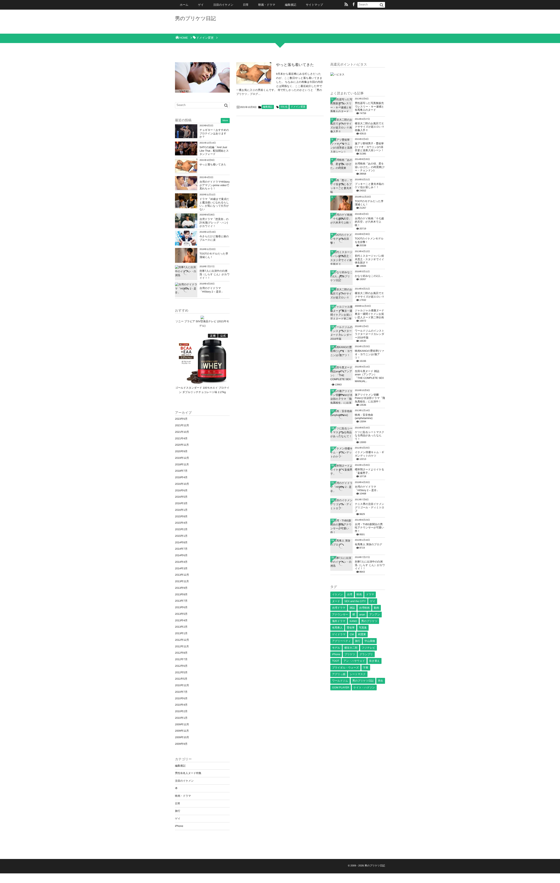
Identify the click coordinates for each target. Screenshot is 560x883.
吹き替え (374, 660)
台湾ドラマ (338, 607)
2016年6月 (181, 490)
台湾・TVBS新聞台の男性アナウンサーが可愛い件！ (369, 528)
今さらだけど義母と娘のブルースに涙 (214, 238)
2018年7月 (181, 470)
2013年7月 (181, 600)
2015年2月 (181, 529)
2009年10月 (182, 737)
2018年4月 (181, 477)
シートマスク (358, 674)
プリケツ (350, 654)
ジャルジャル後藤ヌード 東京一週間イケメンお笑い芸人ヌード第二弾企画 (369, 314)
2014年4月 (181, 561)
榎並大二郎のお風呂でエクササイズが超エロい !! (369, 295)
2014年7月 (181, 548)
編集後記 (290, 4)
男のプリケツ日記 (195, 18)
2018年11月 (182, 464)
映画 (359, 594)
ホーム (184, 4)
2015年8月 (181, 516)
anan (362, 614)
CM (352, 634)
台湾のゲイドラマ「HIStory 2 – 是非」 (212, 290)
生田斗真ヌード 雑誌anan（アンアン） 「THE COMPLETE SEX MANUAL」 (369, 376)
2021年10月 (182, 431)
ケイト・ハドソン (364, 687)
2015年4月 (181, 522)
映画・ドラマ (266, 4)
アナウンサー (340, 614)
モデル (336, 647)
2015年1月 (181, 535)
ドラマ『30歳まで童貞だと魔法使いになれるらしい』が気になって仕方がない (214, 204)
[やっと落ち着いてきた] (253, 73)
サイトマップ (314, 4)
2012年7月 (181, 659)
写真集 (363, 627)
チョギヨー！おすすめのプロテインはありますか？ (214, 133)
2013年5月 (181, 613)
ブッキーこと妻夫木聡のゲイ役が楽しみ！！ (369, 185)
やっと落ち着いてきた (295, 65)
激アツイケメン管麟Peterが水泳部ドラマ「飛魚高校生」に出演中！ (370, 398)
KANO (353, 621)
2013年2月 (181, 626)
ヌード (336, 601)
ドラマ (370, 594)
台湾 (349, 594)
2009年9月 (181, 743)
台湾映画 (364, 607)
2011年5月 (181, 678)
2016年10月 (182, 483)
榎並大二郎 (350, 647)
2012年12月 (182, 639)
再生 (380, 680)
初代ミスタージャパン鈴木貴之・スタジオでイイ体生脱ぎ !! (369, 259)
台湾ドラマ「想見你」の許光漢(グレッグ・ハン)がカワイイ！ (214, 222)
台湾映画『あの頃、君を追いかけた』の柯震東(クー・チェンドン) (370, 167)
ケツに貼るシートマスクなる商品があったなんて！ (369, 435)
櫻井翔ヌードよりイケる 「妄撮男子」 (369, 471)
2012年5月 (181, 672)
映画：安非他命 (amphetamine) (364, 416)
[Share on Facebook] (353, 5)
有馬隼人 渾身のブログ (368, 544)
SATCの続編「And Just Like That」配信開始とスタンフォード (214, 151)
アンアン (374, 614)
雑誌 (352, 607)
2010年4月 (181, 704)
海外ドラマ (338, 621)
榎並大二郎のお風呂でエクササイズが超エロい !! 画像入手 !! (369, 127)
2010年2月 (181, 711)
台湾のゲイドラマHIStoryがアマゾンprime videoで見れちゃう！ (215, 185)
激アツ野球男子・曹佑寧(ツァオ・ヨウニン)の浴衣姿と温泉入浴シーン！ (369, 147)
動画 (376, 607)
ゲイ (201, 4)
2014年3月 (181, 568)
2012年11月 (182, 646)
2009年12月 (182, 724)
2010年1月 (181, 717)
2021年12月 (182, 425)
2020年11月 (182, 444)
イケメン (337, 594)
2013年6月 (181, 607)
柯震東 (362, 634)
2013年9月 (181, 587)
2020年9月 (181, 451)
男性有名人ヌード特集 (188, 773)
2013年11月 (182, 581)
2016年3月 (181, 503)
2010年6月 (181, 698)
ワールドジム (340, 680)
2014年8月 (181, 542)
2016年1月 (181, 509)
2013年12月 (182, 574)
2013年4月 (181, 620)
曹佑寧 (351, 627)
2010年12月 (182, 685)
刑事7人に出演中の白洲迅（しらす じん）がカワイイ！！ (215, 274)
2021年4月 (181, 438)
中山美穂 (369, 640)
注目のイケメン (223, 4)
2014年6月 (181, 555)
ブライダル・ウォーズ (345, 667)
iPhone (179, 826)
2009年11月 (182, 730)
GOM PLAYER (340, 687)
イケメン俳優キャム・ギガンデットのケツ (369, 454)
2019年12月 (182, 457)
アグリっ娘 (338, 674)
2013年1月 (181, 633)
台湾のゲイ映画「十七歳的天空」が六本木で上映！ (369, 222)
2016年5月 (181, 496)
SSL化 (283, 107)
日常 (246, 4)
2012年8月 (181, 652)
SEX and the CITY (355, 601)
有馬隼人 (337, 627)
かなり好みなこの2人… (369, 275)
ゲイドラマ (338, 634)
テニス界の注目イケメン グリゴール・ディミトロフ (369, 507)
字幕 (365, 667)
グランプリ (366, 654)
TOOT (335, 660)
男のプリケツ (369, 621)
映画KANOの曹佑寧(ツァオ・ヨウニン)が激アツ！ (369, 354)
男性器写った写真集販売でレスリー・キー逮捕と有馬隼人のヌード (369, 106)
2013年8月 (181, 594)
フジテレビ (368, 647)
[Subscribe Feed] (346, 5)
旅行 (177, 810)
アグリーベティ (341, 640)
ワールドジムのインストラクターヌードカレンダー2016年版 (369, 334)
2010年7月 (181, 691)
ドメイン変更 (298, 107)
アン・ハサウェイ (354, 660)
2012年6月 (181, 665)
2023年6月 (181, 418)
